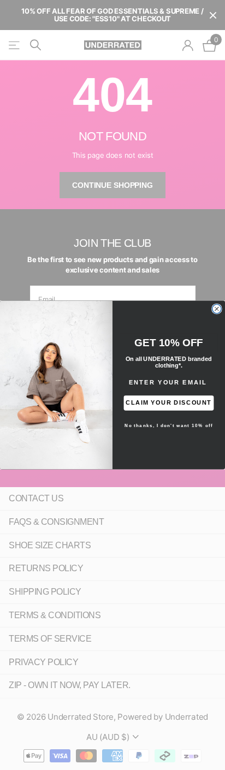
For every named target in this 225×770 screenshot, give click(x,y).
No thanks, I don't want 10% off (169, 425)
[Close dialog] (216, 308)
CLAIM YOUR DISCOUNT (168, 403)
